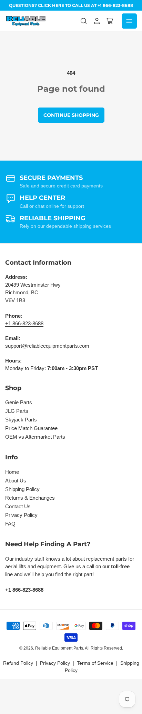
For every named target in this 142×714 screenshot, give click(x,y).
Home (12, 472)
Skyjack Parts (21, 419)
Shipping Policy (22, 489)
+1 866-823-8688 (24, 323)
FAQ (10, 524)
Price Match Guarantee (31, 428)
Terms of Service (95, 663)
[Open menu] (129, 21)
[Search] (83, 21)
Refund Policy (18, 663)
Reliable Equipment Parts (59, 648)
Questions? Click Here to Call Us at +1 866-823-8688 (71, 5)
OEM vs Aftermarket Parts (35, 437)
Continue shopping (71, 115)
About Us (15, 480)
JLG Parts (16, 411)
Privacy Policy (21, 515)
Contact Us (18, 506)
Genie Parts (18, 402)
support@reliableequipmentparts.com (47, 346)
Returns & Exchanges (30, 498)
